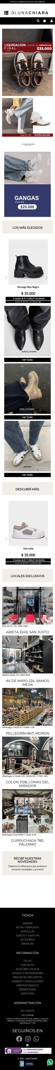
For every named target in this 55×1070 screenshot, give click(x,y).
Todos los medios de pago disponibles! (27, 2)
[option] (27, 62)
